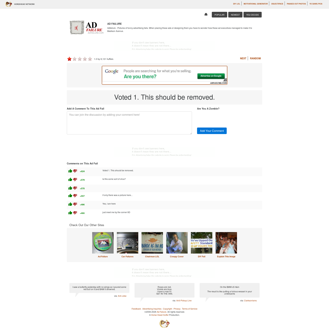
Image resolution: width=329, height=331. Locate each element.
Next (243, 58)
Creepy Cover (177, 256)
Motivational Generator (256, 4)
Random (255, 58)
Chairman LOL (152, 256)
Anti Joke (122, 295)
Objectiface (277, 4)
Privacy (177, 308)
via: (116, 295)
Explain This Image (226, 256)
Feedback (136, 308)
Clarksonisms (250, 300)
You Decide (252, 14)
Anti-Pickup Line (184, 300)
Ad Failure (103, 256)
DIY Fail (201, 256)
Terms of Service (189, 308)
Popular (219, 14)
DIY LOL (236, 4)
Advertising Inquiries (151, 308)
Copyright (167, 308)
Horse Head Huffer (160, 314)
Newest (235, 14)
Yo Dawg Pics (315, 4)
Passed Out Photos (296, 4)
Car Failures (127, 256)
